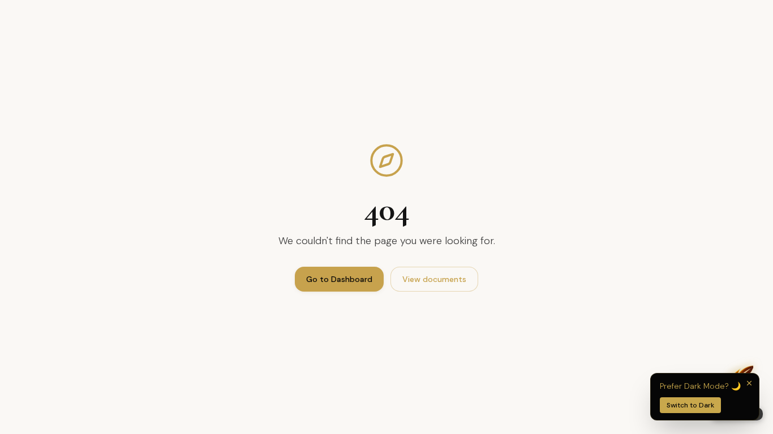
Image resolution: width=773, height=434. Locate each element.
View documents (434, 279)
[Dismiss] (749, 383)
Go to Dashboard (339, 279)
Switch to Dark (690, 405)
